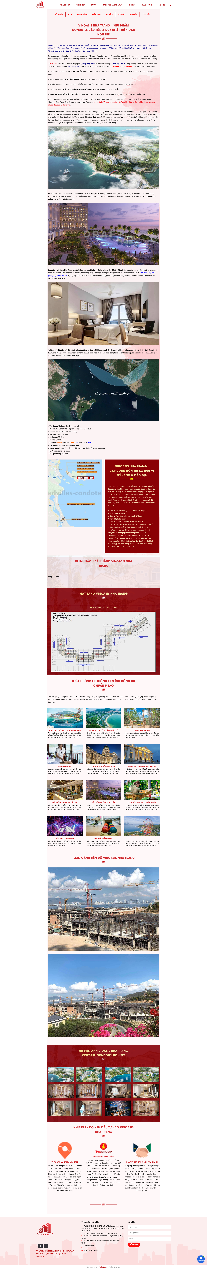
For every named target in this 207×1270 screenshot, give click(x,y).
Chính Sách (82, 14)
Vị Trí (70, 14)
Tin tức (132, 5)
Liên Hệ (162, 5)
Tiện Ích (109, 14)
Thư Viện (133, 14)
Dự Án (93, 5)
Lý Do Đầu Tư (147, 14)
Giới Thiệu (80, 5)
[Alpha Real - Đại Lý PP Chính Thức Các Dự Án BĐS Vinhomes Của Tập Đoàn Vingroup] (46, 4)
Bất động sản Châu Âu (112, 5)
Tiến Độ (121, 14)
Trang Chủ (65, 5)
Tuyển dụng (147, 5)
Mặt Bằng (97, 14)
